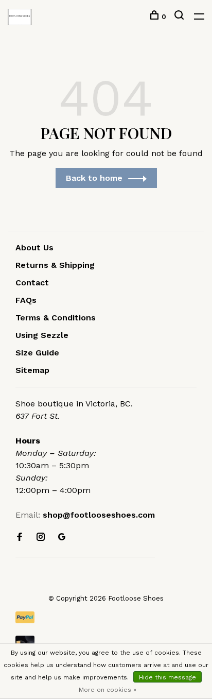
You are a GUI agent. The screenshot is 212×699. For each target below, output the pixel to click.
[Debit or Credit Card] (106, 641)
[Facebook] (19, 537)
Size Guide (37, 352)
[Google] (62, 537)
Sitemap (32, 370)
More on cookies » (107, 689)
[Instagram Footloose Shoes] (41, 537)
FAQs (26, 300)
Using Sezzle (41, 335)
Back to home (94, 178)
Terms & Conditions (55, 317)
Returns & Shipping (55, 265)
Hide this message (167, 677)
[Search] (180, 16)
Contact (32, 282)
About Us (34, 247)
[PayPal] (106, 617)
